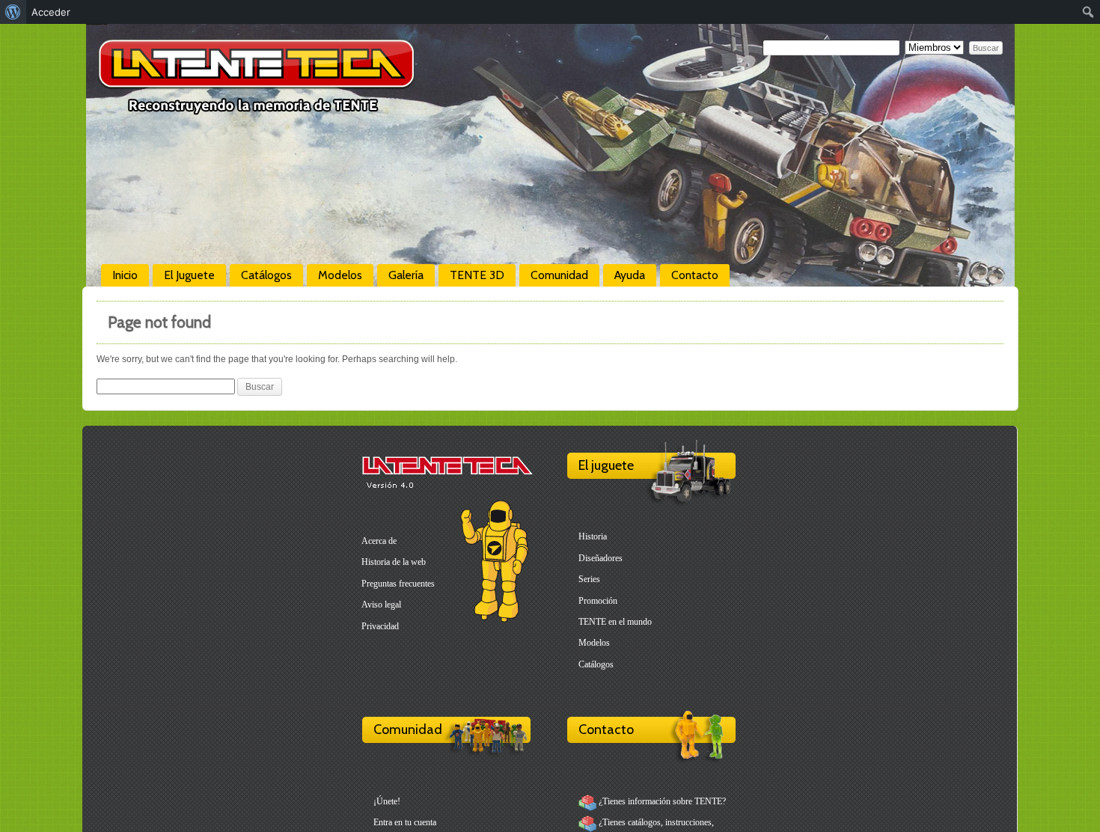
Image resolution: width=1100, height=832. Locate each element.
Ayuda (629, 275)
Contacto (694, 275)
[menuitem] (13, 12)
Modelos (340, 275)
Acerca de (379, 541)
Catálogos (266, 275)
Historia (592, 536)
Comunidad (559, 275)
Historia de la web (393, 562)
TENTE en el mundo (615, 622)
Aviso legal (381, 604)
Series (589, 579)
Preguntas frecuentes (398, 583)
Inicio (125, 275)
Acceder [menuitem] (50, 12)
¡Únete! (386, 801)
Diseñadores (600, 558)
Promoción (597, 601)
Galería (406, 275)
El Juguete (189, 275)
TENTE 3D (477, 275)
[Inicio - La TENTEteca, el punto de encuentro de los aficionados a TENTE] (256, 108)
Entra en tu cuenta (404, 822)
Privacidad (380, 626)
